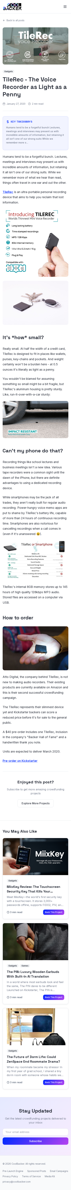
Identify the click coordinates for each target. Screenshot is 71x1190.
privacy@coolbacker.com (17, 1181)
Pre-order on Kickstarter (20, 760)
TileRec (8, 192)
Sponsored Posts (36, 1171)
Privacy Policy (10, 1176)
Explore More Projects (36, 803)
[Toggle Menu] (65, 6)
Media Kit (50, 1176)
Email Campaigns (59, 1171)
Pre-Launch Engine (13, 1171)
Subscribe (35, 1141)
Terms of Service (31, 1176)
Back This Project (53, 912)
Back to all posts (15, 20)
